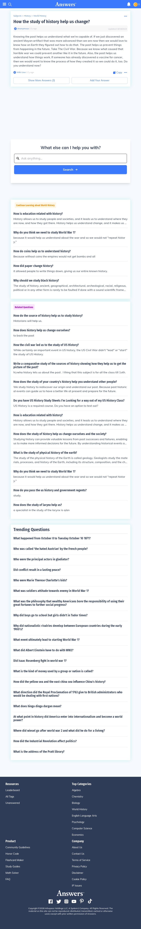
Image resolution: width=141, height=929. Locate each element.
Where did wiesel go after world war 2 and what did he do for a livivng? (59, 731)
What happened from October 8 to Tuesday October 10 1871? (52, 538)
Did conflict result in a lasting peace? (37, 570)
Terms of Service (81, 860)
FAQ (8, 879)
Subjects (17, 15)
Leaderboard (13, 790)
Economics (78, 834)
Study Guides (13, 866)
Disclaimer (77, 872)
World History (39, 15)
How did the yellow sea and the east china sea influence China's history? (59, 682)
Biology (76, 803)
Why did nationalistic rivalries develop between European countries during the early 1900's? (67, 627)
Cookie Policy (79, 879)
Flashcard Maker (15, 860)
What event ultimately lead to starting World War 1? (46, 640)
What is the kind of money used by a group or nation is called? (53, 671)
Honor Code (12, 853)
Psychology (78, 822)
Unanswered (13, 803)
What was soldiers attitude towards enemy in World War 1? (51, 591)
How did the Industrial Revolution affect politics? (45, 741)
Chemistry (77, 796)
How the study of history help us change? (51, 21)
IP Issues (77, 885)
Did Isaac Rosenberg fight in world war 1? (40, 661)
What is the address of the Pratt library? (38, 752)
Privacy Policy (79, 866)
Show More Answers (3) (41, 80)
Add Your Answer (99, 80)
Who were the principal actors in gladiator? (41, 559)
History (27, 15)
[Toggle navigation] (4, 4)
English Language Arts (84, 815)
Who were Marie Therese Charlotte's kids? (40, 580)
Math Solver (12, 872)
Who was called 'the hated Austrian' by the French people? (50, 549)
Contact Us (78, 853)
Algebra (76, 790)
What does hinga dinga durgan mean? (37, 706)
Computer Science (82, 828)
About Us (77, 847)
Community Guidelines (18, 847)
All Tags (10, 796)
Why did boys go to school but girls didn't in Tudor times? (50, 615)
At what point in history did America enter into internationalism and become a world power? (67, 718)
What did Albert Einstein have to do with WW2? (43, 650)
